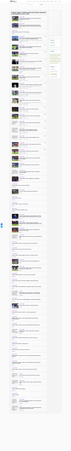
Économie (51, 1)
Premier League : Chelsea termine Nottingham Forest (29, 137)
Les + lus (31, 1)
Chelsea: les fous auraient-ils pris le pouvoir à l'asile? (21, 249)
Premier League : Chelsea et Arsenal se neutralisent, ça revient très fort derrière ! (29, 230)
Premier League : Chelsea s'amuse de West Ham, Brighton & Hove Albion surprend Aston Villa (30, 268)
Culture (38, 1)
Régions (55, 1)
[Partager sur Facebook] (2, 224)
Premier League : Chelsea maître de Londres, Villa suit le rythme (29, 101)
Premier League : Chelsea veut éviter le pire (20, 203)
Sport (13, 205)
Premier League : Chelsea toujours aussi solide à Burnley (29, 122)
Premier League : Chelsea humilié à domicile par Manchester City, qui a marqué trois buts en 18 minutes (30, 69)
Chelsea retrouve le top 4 (16, 197)
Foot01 (21, 333)
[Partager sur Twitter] (2, 227)
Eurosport (14, 199)
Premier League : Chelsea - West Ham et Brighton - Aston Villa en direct (25, 280)
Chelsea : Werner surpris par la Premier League (20, 31)
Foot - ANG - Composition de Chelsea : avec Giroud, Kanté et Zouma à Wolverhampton (30, 401)
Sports (59, 1)
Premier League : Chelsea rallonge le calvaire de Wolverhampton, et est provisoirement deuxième (28, 130)
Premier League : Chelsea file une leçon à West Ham (28, 151)
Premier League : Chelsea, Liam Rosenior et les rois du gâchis (30, 61)
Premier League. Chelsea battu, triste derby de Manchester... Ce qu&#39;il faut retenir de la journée (30, 408)
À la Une (28, 1)
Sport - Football (22, 23)
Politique (47, 1)
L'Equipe (21, 403)
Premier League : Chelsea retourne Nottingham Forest (29, 261)
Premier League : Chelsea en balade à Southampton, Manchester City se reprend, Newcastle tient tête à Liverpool (30, 223)
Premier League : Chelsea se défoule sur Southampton (29, 178)
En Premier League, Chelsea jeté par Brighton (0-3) (28, 191)
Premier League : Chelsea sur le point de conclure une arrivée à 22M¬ (24, 243)
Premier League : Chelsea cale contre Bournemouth (28, 108)
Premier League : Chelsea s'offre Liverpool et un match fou (30, 144)
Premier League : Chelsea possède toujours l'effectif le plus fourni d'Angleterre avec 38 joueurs (30, 47)
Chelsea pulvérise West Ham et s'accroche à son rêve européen (23, 274)
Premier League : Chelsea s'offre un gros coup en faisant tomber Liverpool (29, 158)
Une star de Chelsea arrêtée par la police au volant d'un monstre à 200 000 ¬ (29, 172)
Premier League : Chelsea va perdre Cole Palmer (21, 185)
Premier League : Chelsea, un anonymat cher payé (28, 305)
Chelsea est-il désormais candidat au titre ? (20, 209)
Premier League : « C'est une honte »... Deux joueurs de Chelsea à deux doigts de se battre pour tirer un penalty (29, 293)
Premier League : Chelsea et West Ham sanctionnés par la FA (30, 92)
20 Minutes (21, 295)
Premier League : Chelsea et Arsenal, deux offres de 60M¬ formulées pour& (26, 324)
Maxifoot (14, 33)
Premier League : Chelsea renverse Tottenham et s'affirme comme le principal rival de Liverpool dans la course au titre (30, 216)
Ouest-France (21, 410)
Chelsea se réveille (15, 394)
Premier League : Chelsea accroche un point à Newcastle (29, 115)
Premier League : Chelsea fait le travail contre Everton (29, 164)
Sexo (40, 1)
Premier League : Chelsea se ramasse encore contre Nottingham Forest (28, 54)
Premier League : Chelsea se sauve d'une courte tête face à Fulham (24, 369)
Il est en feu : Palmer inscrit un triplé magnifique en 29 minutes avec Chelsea (26, 299)
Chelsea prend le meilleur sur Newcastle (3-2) (20, 343)
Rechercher (41, 4)
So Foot (21, 27)
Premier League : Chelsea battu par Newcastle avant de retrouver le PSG (29, 77)
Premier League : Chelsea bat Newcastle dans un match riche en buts (25, 337)
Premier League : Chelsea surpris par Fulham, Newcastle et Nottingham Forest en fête (30, 19)
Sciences (44, 1)
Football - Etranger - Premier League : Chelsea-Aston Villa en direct (30, 382)
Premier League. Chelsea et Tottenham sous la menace (29, 375)
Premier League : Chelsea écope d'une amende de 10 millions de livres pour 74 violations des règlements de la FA (30, 38)
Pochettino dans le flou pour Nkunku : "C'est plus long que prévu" (24, 312)
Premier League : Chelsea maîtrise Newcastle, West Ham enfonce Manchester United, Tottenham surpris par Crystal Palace (30, 26)
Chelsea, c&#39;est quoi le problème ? (19, 388)
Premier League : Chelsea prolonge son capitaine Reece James (30, 84)
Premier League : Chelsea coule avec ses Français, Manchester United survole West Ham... (26, 356)
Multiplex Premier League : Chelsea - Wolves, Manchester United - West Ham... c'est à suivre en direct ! (26, 363)
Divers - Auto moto (23, 170)
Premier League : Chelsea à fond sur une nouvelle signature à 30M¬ (30, 237)
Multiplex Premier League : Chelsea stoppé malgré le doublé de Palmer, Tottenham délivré (25, 318)
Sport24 (21, 384)
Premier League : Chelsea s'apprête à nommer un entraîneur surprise (25, 255)
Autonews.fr (21, 174)
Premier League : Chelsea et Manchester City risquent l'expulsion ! (29, 331)
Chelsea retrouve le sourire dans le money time (20, 349)
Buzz (35, 1)
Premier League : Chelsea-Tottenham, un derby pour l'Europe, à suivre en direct (26, 286)
